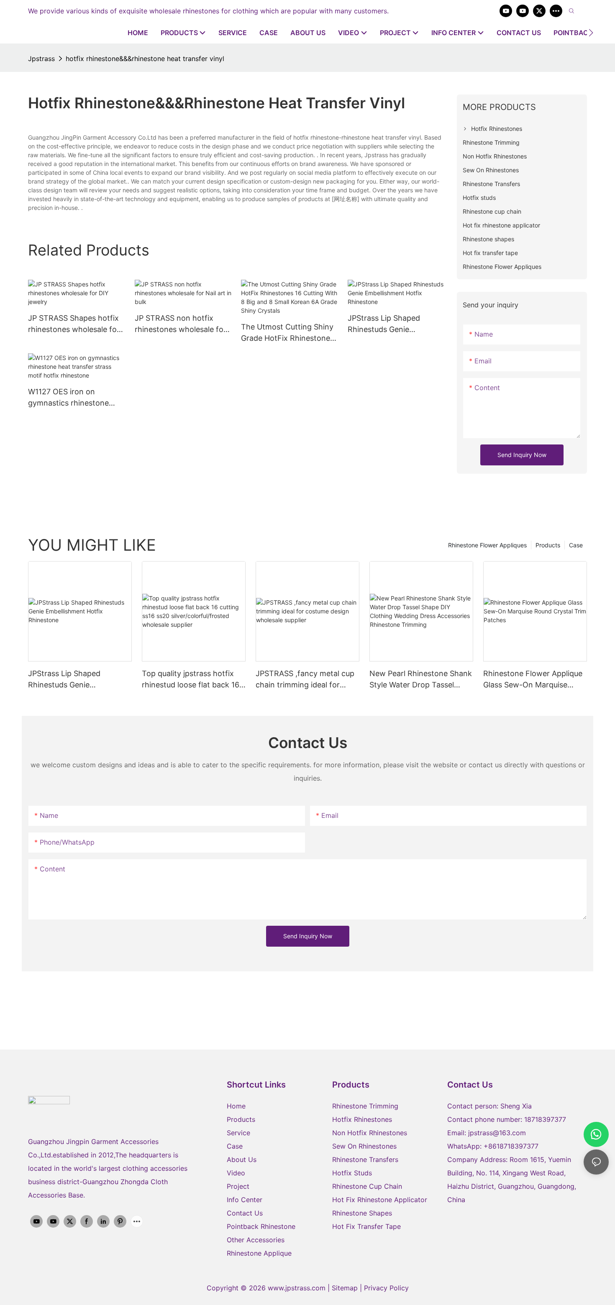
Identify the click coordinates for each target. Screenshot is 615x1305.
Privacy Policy (386, 1288)
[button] (591, 32)
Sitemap (346, 1288)
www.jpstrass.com (297, 1288)
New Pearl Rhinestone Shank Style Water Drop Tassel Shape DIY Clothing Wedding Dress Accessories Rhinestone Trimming (420, 679)
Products (548, 545)
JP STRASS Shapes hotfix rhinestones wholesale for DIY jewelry (74, 324)
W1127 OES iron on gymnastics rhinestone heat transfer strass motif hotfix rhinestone (73, 398)
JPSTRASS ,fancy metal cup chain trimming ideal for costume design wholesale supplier (305, 679)
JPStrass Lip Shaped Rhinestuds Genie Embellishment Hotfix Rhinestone (385, 324)
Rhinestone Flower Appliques (487, 545)
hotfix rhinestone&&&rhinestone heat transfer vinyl (145, 58)
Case (576, 545)
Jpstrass (41, 58)
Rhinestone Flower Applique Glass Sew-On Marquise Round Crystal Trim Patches (532, 679)
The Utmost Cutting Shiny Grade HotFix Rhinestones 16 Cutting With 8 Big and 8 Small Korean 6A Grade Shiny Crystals (287, 333)
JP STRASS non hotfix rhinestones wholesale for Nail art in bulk (180, 324)
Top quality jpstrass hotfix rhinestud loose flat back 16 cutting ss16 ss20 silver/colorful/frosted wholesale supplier (190, 679)
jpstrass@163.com (497, 1133)
